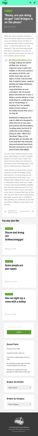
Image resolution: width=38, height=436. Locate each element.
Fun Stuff (8, 11)
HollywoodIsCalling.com (20, 60)
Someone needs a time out (15, 353)
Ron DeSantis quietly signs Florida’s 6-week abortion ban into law (18, 365)
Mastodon (22, 431)
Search (19, 332)
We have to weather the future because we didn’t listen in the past (18, 371)
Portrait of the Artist (13, 349)
